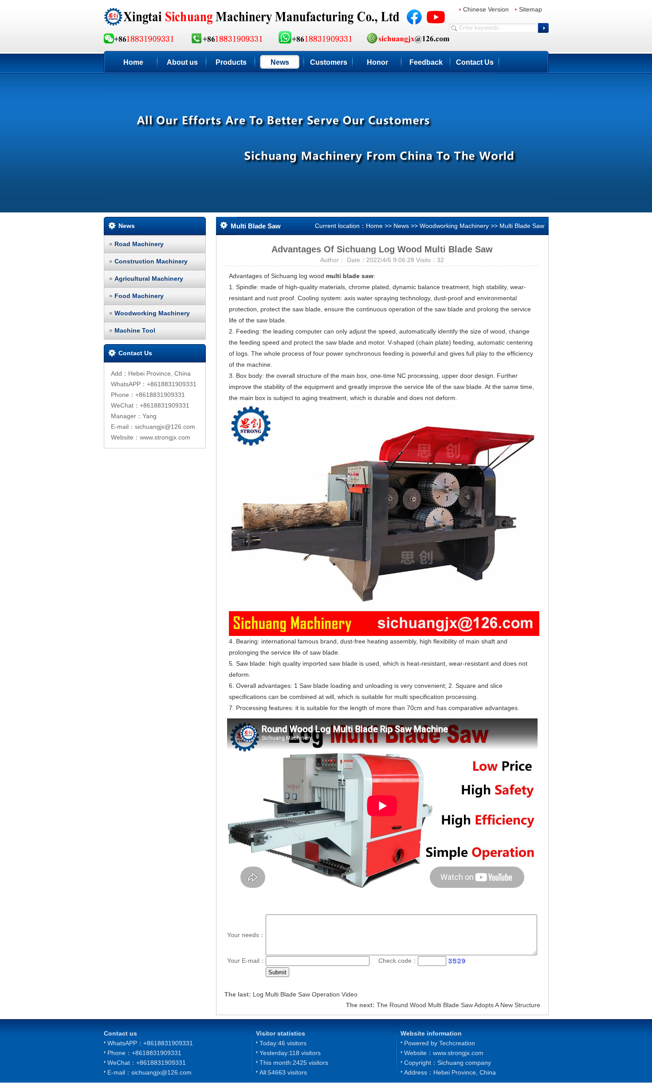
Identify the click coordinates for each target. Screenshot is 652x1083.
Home (133, 62)
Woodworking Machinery (152, 313)
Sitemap (530, 9)
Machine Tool (134, 330)
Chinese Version (486, 9)
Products (231, 62)
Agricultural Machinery (148, 278)
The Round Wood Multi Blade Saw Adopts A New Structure (458, 1004)
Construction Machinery (151, 261)
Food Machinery (139, 295)
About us (182, 62)
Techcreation (457, 1043)
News (280, 62)
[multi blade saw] (384, 519)
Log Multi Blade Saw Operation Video (305, 994)
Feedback (426, 62)
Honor (377, 62)
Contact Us (475, 62)
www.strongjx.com (458, 1052)
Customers (328, 62)
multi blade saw (349, 275)
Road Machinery (139, 243)
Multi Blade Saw (521, 225)
